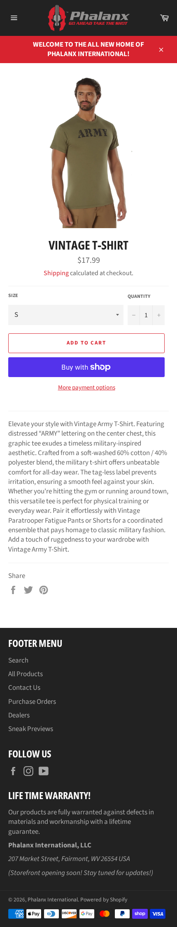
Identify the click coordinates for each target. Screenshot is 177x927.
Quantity (139, 296)
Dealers (19, 715)
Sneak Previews (30, 729)
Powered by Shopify (103, 899)
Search (18, 660)
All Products (25, 674)
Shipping (56, 273)
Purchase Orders (32, 702)
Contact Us (24, 688)
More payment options (86, 388)
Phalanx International (53, 899)
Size (13, 295)
